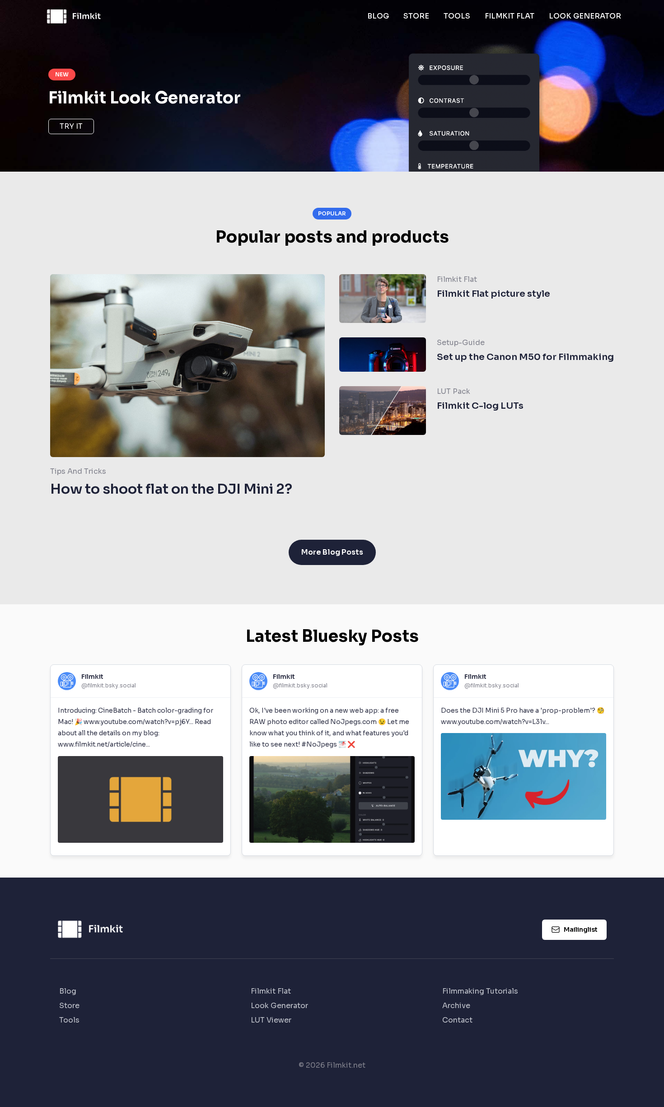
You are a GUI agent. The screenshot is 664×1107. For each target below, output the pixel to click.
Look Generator (585, 16)
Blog (378, 16)
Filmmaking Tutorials (480, 991)
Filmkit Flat (509, 16)
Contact (457, 1020)
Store (416, 16)
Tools (457, 16)
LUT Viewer (271, 1020)
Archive (456, 1005)
